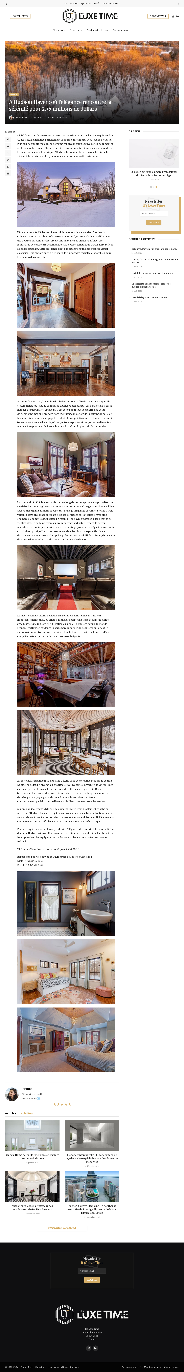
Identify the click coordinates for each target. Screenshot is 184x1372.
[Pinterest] (8, 160)
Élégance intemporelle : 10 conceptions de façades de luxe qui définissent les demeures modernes (91, 1158)
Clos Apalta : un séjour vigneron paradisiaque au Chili (155, 261)
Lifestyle (74, 30)
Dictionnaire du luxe (98, 30)
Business (58, 30)
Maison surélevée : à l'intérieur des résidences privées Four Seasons (32, 1207)
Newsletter (158, 16)
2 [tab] (153, 187)
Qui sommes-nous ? (90, 3)
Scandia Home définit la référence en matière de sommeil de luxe (32, 1157)
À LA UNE (134, 131)
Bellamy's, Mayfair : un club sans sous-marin (154, 249)
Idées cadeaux (120, 30)
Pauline (23, 117)
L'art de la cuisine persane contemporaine (153, 273)
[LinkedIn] (8, 153)
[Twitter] (8, 146)
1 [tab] (151, 187)
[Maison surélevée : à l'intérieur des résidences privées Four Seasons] (32, 1186)
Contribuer (20, 16)
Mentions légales (152, 1367)
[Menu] (6, 16)
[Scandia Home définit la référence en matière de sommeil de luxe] (32, 1135)
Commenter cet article (62, 1228)
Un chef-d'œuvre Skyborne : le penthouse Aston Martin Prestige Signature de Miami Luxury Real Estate (92, 1209)
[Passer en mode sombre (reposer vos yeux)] (178, 4)
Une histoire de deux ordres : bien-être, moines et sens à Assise (151, 285)
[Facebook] (8, 139)
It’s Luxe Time (70, 3)
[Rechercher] (5, 3)
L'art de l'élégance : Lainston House (149, 297)
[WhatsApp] (8, 166)
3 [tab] (156, 187)
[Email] (8, 173)
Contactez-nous (110, 3)
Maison (13, 94)
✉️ (39, 1098)
